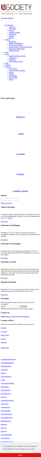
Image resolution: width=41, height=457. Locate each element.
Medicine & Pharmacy (16, 43)
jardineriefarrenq (6, 366)
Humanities (12, 41)
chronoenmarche (6, 376)
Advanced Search (6, 203)
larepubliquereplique (7, 441)
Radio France (5, 335)
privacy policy (28, 309)
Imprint (11, 79)
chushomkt (4, 369)
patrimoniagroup (6, 421)
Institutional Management (17, 49)
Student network (14, 50)
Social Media (13, 76)
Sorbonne (4, 342)
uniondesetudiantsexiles (8, 359)
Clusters (7, 39)
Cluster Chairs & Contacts (17, 70)
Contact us (8, 67)
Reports (11, 38)
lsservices (4, 431)
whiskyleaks (5, 404)
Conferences (13, 58)
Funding (11, 36)
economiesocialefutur (7, 383)
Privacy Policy (13, 78)
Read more (4, 221)
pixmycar (4, 397)
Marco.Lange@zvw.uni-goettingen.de (15, 316)
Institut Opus (5, 348)
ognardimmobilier (6, 435)
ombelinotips (5, 387)
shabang (3, 373)
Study (6, 63)
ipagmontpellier (6, 411)
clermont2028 (5, 438)
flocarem (3, 428)
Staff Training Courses (16, 61)
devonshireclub (5, 390)
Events (7, 54)
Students (11, 74)
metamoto (4, 424)
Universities (12, 29)
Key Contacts (13, 68)
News (6, 52)
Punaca (3, 339)
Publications (12, 34)
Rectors (11, 72)
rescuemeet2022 (6, 393)
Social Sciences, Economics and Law (20, 47)
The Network (9, 25)
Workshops (12, 59)
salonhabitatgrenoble (7, 400)
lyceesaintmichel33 (7, 417)
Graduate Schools (14, 32)
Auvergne (4, 331)
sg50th (3, 380)
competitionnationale (7, 363)
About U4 (12, 27)
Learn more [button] (30, 449)
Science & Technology (16, 45)
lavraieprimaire (5, 407)
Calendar (7, 65)
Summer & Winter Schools (17, 56)
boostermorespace (6, 414)
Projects (11, 30)
